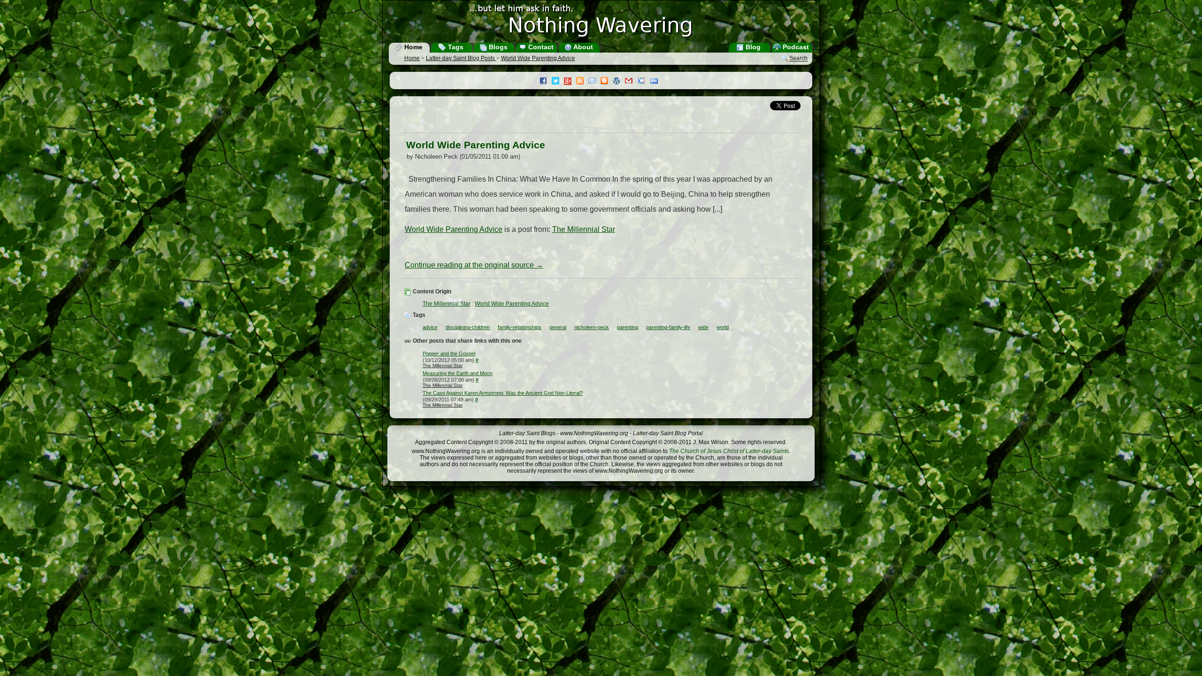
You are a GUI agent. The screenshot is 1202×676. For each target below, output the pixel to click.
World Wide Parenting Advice (538, 58)
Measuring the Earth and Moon (458, 373)
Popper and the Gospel (449, 353)
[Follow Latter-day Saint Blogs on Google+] (570, 81)
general (557, 327)
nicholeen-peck (591, 327)
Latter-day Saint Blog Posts (461, 58)
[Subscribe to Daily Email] (594, 81)
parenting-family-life (668, 327)
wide (703, 327)
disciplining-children (468, 327)
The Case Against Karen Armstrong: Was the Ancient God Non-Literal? (503, 393)
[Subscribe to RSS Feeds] (582, 81)
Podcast (795, 47)
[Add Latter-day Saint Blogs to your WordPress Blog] (619, 81)
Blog (752, 47)
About (582, 47)
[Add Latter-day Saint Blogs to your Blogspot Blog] (607, 81)
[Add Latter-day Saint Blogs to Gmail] (631, 81)
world (723, 327)
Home (412, 47)
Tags (454, 47)
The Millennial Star (583, 229)
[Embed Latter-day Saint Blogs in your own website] (656, 81)
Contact (540, 47)
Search (798, 58)
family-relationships (519, 327)
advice (430, 327)
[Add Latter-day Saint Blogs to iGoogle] (643, 82)
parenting (627, 327)
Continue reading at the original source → (474, 265)
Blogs (497, 47)
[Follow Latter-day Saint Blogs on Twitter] (558, 81)
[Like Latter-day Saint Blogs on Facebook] (545, 81)
